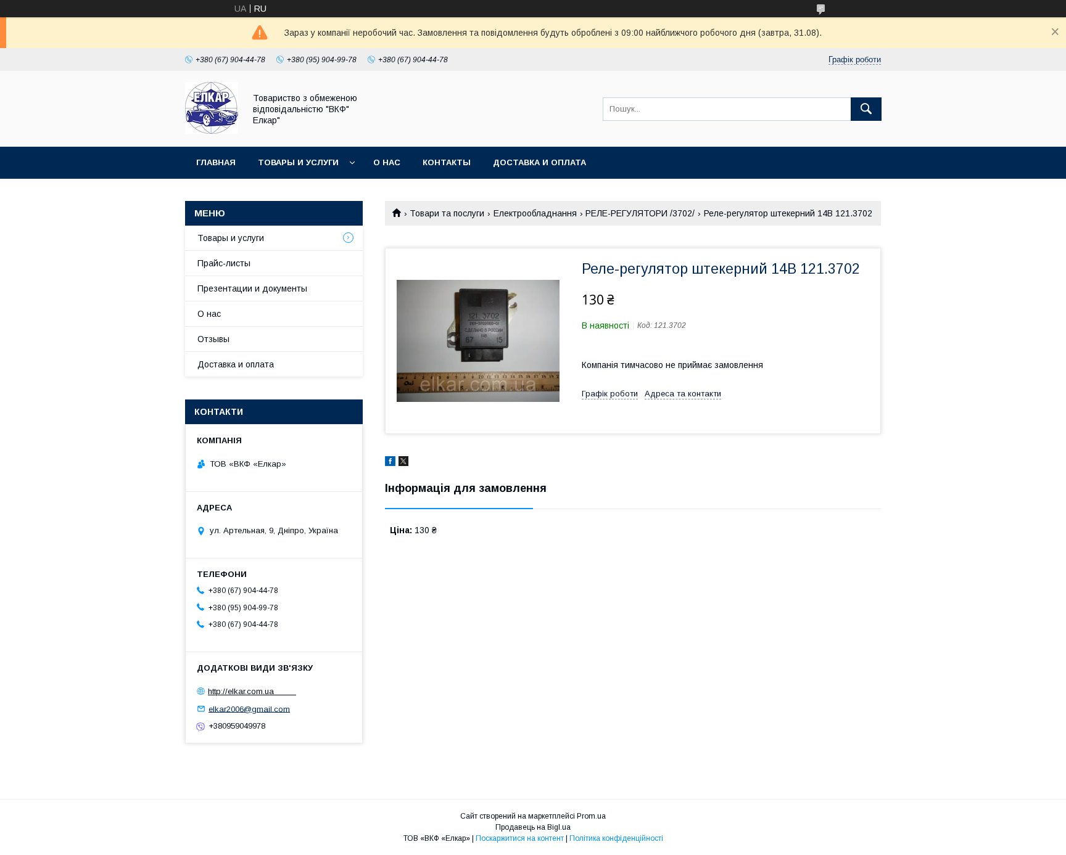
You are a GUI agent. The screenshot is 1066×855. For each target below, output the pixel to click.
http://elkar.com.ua (252, 691)
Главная (216, 162)
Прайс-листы (223, 263)
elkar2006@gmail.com (249, 708)
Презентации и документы (252, 288)
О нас (386, 162)
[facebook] (390, 463)
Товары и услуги (298, 162)
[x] (403, 463)
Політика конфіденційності (616, 838)
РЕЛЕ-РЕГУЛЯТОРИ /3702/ (640, 213)
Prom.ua (591, 816)
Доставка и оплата (539, 162)
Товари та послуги (447, 213)
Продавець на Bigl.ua (533, 827)
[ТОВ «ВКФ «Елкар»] (211, 131)
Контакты (447, 162)
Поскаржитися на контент (520, 838)
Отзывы (213, 339)
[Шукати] (866, 109)
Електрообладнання (535, 213)
